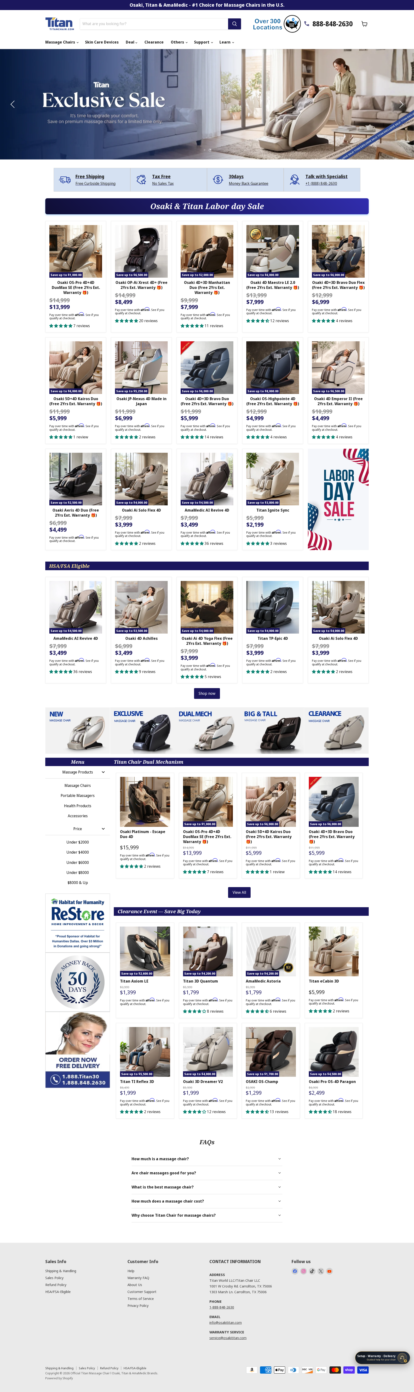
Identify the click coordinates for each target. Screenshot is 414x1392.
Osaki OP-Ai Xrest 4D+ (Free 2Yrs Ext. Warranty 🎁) (141, 285)
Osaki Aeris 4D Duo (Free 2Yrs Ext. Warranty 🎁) (75, 513)
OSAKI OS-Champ (262, 1081)
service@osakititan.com (228, 1337)
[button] (13, 104)
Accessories (78, 815)
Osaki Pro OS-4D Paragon (332, 1081)
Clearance (154, 42)
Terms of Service (140, 1298)
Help (130, 1270)
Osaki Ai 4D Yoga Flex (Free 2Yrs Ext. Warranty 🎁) (207, 641)
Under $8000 (77, 872)
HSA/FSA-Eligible (58, 1291)
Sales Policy (54, 1277)
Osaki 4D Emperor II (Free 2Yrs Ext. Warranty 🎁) (338, 401)
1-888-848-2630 (221, 1307)
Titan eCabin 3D (324, 981)
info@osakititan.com (225, 1322)
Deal (130, 42)
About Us (134, 1284)
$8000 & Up (78, 882)
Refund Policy (55, 1284)
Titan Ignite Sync (272, 510)
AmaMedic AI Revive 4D (207, 510)
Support (202, 42)
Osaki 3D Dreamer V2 (203, 1081)
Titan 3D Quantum (200, 981)
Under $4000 (77, 852)
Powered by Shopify (59, 1378)
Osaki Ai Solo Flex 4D (141, 510)
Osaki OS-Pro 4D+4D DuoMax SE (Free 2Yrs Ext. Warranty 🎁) (76, 287)
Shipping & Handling (60, 1270)
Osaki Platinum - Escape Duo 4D (142, 834)
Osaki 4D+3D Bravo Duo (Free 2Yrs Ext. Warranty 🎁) (207, 401)
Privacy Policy (138, 1305)
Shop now (207, 693)
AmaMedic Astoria (263, 981)
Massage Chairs (60, 42)
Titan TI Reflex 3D (137, 1081)
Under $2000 (77, 842)
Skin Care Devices (102, 42)
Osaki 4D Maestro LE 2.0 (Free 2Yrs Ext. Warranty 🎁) (272, 285)
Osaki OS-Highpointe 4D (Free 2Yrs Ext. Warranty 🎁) (272, 401)
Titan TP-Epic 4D (273, 638)
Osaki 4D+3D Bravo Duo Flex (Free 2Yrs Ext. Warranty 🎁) (338, 285)
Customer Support (141, 1291)
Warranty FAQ (138, 1277)
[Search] (234, 23)
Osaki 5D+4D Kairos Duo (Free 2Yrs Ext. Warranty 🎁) (75, 401)
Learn (225, 42)
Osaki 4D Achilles (141, 638)
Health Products (77, 805)
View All (239, 892)
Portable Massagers (78, 795)
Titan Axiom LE (134, 981)
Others (178, 42)
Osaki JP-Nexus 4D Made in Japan (141, 401)
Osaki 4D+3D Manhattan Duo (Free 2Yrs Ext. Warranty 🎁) (207, 287)
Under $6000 (77, 862)
